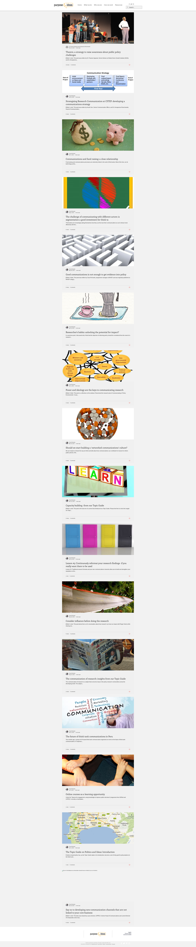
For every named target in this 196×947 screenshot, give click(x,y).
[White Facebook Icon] (121, 943)
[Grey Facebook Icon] (129, 4)
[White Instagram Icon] (129, 943)
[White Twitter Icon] (124, 943)
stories (104, 944)
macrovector (108, 944)
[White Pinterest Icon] (126, 943)
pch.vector (100, 944)
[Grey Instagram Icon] (133, 4)
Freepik (113, 944)
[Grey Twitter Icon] (131, 4)
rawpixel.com (94, 944)
